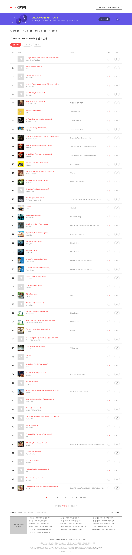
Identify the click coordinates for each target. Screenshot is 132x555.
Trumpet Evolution (75, 120)
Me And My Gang (75, 217)
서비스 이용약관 (50, 539)
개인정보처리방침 (60, 539)
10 (81, 497)
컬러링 (22, 7)
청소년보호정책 (70, 539)
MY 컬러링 (53, 31)
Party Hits (73, 330)
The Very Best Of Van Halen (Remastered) (83, 147)
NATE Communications (66, 552)
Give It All (73, 208)
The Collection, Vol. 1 (76, 129)
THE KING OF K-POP (76, 103)
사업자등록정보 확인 (97, 547)
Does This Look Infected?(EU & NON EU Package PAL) (87, 444)
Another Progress (75, 164)
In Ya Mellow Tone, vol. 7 (77, 374)
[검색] (119, 8)
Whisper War (74, 348)
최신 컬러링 (27, 31)
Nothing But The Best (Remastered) (81, 260)
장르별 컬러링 (40, 31)
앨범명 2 (37, 45)
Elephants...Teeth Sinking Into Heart (81, 138)
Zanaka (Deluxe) (75, 112)
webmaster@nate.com (95, 548)
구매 (117, 59)
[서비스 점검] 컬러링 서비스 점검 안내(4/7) (32, 512)
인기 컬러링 (14, 31)
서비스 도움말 (115, 512)
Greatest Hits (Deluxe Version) (79, 392)
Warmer (72, 173)
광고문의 (78, 539)
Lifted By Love (74, 313)
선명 (71, 295)
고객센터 (83, 539)
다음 (84, 497)
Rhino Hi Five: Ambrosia (77, 182)
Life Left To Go (74, 243)
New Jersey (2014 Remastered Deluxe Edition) (84, 225)
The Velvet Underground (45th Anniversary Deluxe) (85, 199)
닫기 (118, 19)
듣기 (108, 59)
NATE (13, 7)
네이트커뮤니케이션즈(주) (44, 543)
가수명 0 (27, 45)
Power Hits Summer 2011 (78, 234)
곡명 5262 (15, 45)
